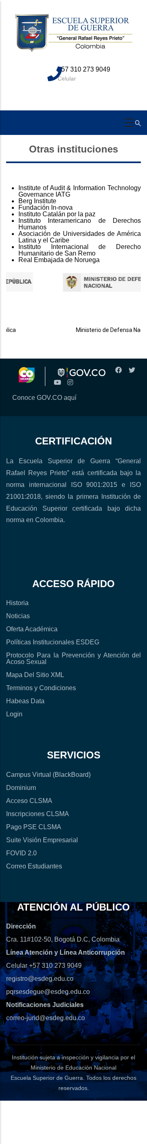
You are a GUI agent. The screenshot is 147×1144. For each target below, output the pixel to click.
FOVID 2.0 (21, 853)
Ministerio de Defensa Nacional (107, 330)
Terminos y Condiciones (41, 687)
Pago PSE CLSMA (33, 826)
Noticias (18, 615)
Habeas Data (25, 701)
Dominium (21, 787)
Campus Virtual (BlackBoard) (48, 774)
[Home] (73, 37)
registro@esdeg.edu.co (40, 978)
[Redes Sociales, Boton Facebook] (118, 370)
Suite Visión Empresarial (42, 840)
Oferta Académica (32, 629)
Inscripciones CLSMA (37, 813)
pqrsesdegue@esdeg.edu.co (48, 991)
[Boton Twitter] (131, 370)
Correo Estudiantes (34, 866)
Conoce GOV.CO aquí (44, 397)
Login (14, 714)
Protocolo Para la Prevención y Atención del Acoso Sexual (73, 658)
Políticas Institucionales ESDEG (52, 642)
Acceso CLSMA (29, 800)
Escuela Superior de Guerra (47, 1077)
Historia (17, 602)
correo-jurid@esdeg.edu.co (45, 1017)
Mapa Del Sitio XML (35, 674)
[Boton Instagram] (70, 382)
